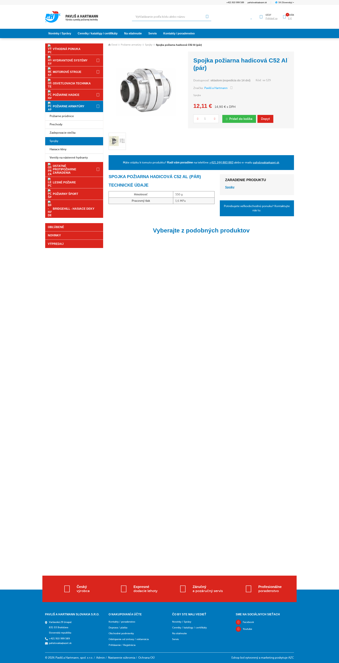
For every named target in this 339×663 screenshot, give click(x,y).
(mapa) (68, 622)
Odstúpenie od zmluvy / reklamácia (129, 639)
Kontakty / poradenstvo (179, 33)
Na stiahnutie (133, 33)
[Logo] (71, 17)
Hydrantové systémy (70, 60)
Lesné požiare (64, 182)
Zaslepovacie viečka (62, 132)
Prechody (56, 124)
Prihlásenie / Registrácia (122, 645)
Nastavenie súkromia (121, 657)
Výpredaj (56, 243)
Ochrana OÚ (146, 657)
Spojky (54, 141)
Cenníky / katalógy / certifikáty (98, 33)
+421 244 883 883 (221, 162)
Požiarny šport (65, 193)
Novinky (54, 235)
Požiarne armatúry (68, 106)
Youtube (247, 629)
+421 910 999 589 (235, 2)
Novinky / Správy (59, 33)
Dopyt (265, 119)
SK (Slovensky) (285, 2)
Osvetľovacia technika (72, 83)
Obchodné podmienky (121, 633)
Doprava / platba (118, 627)
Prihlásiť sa (271, 18)
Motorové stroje (67, 71)
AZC (291, 657)
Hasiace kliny (58, 149)
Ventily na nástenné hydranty (69, 157)
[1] (207, 17)
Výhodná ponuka (67, 48)
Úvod (114, 44)
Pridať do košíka (240, 119)
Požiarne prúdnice (62, 116)
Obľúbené (56, 227)
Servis (152, 33)
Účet (268, 15)
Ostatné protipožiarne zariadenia (64, 169)
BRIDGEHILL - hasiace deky (73, 208)
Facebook (248, 622)
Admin (100, 657)
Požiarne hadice (66, 94)
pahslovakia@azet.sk (257, 2)
